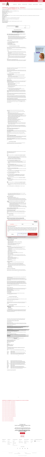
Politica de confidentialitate (17, 453)
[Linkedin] (25, 448)
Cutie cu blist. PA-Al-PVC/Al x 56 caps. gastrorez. (8, 409)
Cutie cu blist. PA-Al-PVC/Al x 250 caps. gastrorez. (9, 415)
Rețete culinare (14, 443)
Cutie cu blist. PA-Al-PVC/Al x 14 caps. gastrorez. (8, 403)
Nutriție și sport (24, 4)
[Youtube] (27, 448)
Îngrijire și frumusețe (21, 442)
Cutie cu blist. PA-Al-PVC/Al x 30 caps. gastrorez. (9, 407)
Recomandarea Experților (38, 439)
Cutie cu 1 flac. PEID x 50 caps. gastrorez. (7, 419)
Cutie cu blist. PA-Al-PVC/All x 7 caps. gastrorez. (8, 402)
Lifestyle (40, 4)
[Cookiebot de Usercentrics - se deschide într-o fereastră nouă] (34, 221)
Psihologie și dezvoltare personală (26, 442)
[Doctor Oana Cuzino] (5, 4)
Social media (22, 446)
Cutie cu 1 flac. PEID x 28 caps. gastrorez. (7, 418)
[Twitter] (22, 448)
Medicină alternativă (10, 442)
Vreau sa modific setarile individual (22, 233)
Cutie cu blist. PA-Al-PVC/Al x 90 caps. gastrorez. (9, 411)
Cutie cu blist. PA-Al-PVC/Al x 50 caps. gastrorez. (8, 408)
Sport (13, 444)
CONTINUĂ (22, 433)
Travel (31, 442)
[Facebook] (17, 448)
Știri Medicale (9, 444)
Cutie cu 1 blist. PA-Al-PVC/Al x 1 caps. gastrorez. (8, 401)
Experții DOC (15, 4)
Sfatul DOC (9, 443)
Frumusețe (30, 4)
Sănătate (19, 4)
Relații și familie (35, 4)
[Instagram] (20, 448)
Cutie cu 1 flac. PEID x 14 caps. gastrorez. (7, 417)
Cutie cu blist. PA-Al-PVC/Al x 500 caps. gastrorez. (9, 416)
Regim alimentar (14, 442)
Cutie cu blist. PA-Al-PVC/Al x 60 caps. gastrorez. (8, 410)
